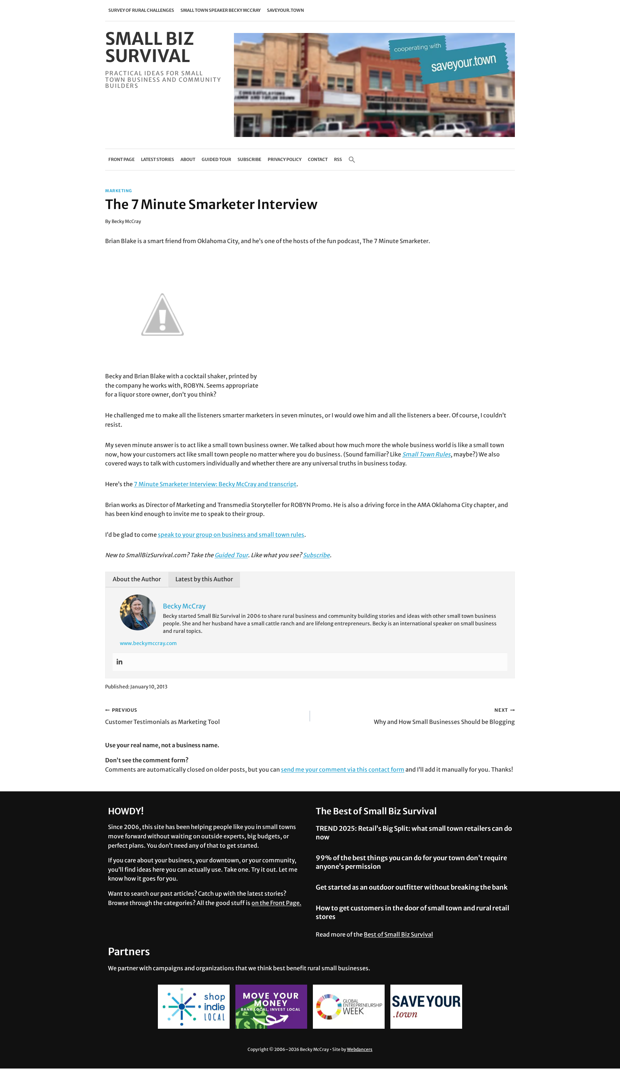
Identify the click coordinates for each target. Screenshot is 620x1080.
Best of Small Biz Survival (398, 934)
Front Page (121, 159)
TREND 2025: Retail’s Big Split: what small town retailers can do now (414, 832)
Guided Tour (216, 159)
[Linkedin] (119, 661)
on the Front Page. (276, 902)
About (187, 159)
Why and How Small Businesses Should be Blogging (444, 716)
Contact (318, 159)
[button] (352, 159)
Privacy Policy (284, 159)
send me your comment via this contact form (342, 769)
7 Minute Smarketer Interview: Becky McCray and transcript (215, 484)
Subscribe (249, 159)
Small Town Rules (426, 454)
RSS (338, 159)
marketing (118, 190)
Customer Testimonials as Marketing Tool (162, 716)
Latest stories (157, 159)
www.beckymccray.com (148, 643)
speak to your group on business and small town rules (231, 534)
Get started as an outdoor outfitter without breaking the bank (412, 887)
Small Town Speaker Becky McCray (220, 10)
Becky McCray (126, 221)
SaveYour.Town (285, 10)
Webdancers (359, 1049)
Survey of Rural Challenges (141, 10)
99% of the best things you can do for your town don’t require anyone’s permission (411, 862)
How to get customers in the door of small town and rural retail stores (412, 912)
